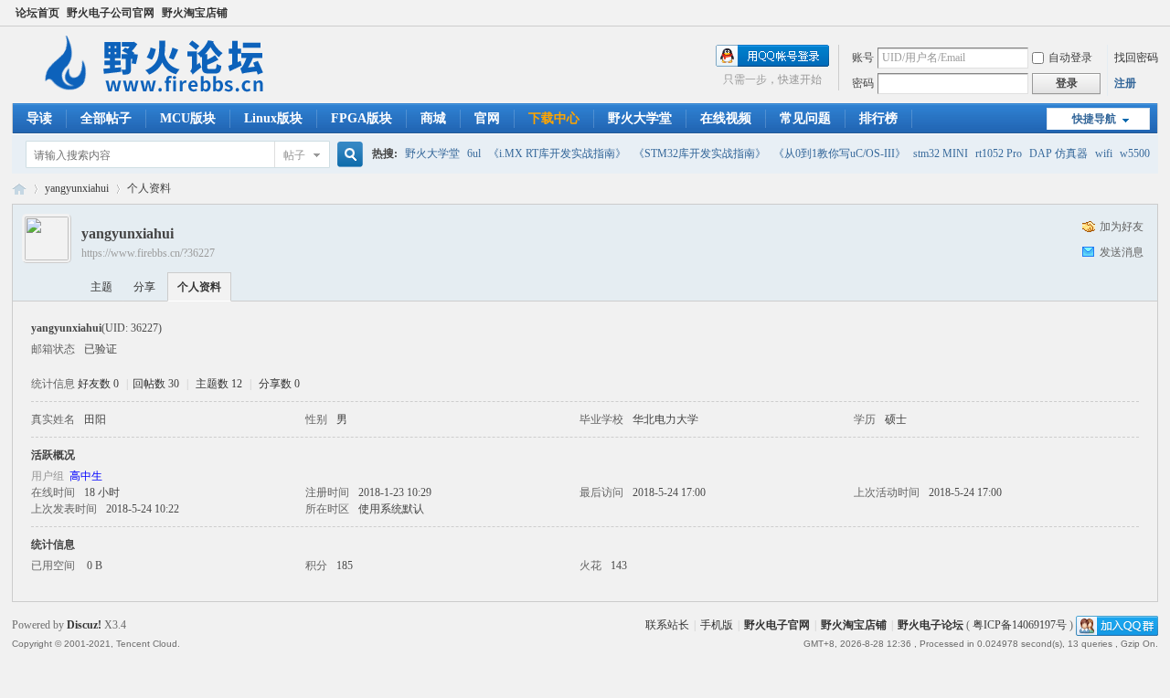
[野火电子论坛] (163, 92)
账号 (863, 57)
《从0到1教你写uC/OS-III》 (839, 153)
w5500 (1135, 153)
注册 (1125, 83)
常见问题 (805, 118)
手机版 (716, 625)
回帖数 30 (156, 383)
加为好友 (1121, 226)
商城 (433, 118)
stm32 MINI (940, 153)
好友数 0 (98, 383)
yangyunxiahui (77, 188)
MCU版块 (188, 118)
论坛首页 (37, 12)
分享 (144, 286)
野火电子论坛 (19, 188)
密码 (863, 83)
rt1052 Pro (998, 153)
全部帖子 (106, 118)
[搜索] (347, 154)
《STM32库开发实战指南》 (699, 153)
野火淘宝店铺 (195, 12)
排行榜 (878, 118)
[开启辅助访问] (1153, 13)
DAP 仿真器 (1058, 153)
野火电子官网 (777, 625)
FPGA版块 (361, 118)
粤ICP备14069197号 (1020, 625)
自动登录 (1070, 57)
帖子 (294, 155)
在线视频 (725, 118)
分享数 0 (279, 383)
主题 (101, 286)
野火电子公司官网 (110, 12)
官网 (487, 118)
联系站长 (667, 625)
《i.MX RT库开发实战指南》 (557, 153)
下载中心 (554, 118)
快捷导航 (1094, 118)
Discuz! (84, 625)
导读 (39, 118)
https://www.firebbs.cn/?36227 (148, 253)
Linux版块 (273, 118)
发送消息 (1121, 252)
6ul (474, 153)
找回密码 (1136, 57)
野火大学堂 (640, 118)
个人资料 (199, 286)
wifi (1103, 153)
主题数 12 (219, 383)
